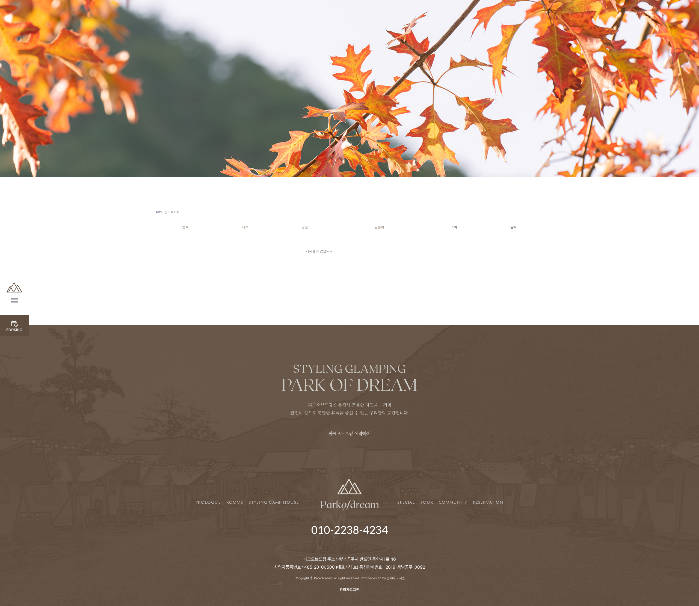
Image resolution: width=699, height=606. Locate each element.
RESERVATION (488, 503)
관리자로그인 (349, 589)
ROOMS (234, 503)
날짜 (513, 227)
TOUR (426, 503)
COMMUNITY (453, 503)
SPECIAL (406, 503)
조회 (454, 227)
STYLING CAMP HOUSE (274, 503)
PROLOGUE (208, 503)
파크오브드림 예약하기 (349, 433)
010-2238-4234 (349, 529)
